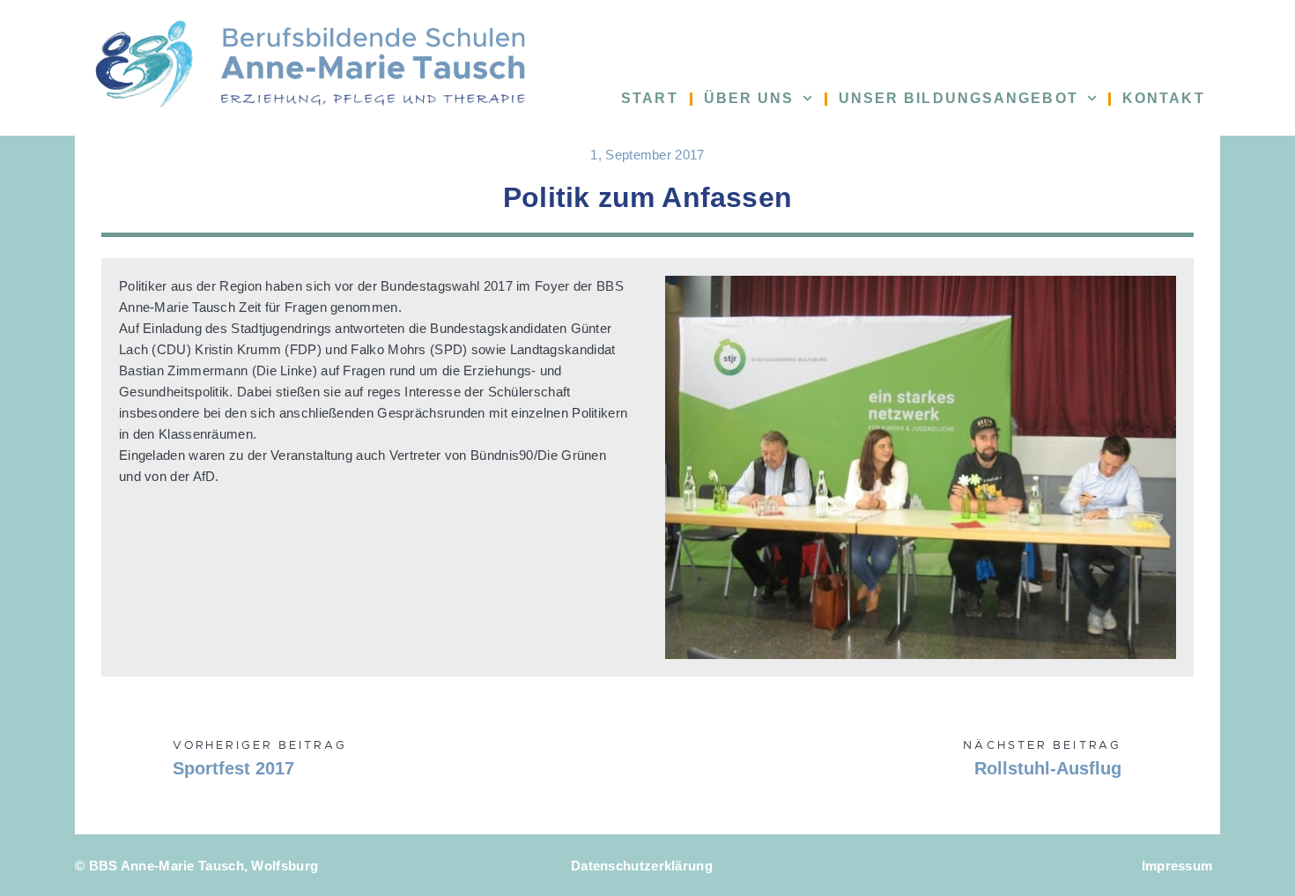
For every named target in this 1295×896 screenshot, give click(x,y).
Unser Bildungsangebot (958, 98)
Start (649, 98)
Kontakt (1163, 98)
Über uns (749, 98)
